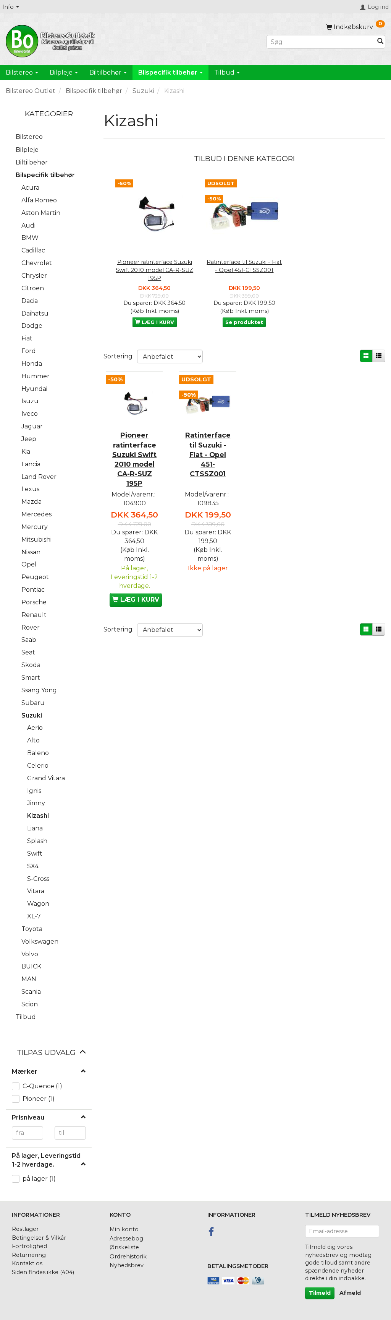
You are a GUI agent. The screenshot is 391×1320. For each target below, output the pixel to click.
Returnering (29, 1255)
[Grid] (366, 356)
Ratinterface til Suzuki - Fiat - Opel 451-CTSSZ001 (244, 266)
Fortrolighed (29, 1246)
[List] (378, 356)
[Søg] (380, 41)
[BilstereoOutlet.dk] (51, 39)
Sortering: (118, 356)
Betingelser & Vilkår (39, 1237)
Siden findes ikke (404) (43, 1272)
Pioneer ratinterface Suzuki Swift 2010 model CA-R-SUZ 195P (154, 270)
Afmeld (350, 1292)
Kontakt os (27, 1263)
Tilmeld (320, 1292)
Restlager (25, 1229)
